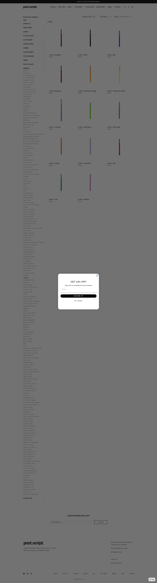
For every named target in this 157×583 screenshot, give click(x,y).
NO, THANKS (78, 300)
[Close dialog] (97, 275)
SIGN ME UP (78, 296)
